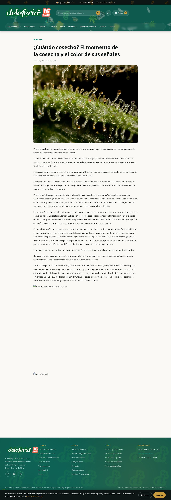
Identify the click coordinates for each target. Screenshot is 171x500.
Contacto (75, 466)
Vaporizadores (14, 26)
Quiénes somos (77, 470)
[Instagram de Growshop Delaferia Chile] (7, 474)
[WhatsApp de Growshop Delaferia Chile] (20, 474)
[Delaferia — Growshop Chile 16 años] (28, 13)
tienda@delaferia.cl (145, 453)
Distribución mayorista (80, 474)
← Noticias (38, 39)
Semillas (42, 26)
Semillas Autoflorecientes (48, 457)
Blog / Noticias (77, 461)
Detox (62, 26)
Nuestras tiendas (78, 457)
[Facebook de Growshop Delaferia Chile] (14, 474)
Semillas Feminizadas (46, 453)
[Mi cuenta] (108, 13)
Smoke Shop (29, 26)
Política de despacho (113, 457)
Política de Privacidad (34, 496)
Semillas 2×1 (43, 470)
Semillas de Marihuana (47, 449)
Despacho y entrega (79, 449)
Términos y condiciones (114, 449)
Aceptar (159, 495)
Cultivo (53, 26)
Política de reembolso (113, 461)
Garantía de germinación (81, 453)
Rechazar (145, 495)
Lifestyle (72, 26)
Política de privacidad (113, 453)
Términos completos (113, 466)
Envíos (112, 26)
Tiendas (103, 26)
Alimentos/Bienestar (88, 26)
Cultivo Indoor (44, 461)
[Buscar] (98, 13)
